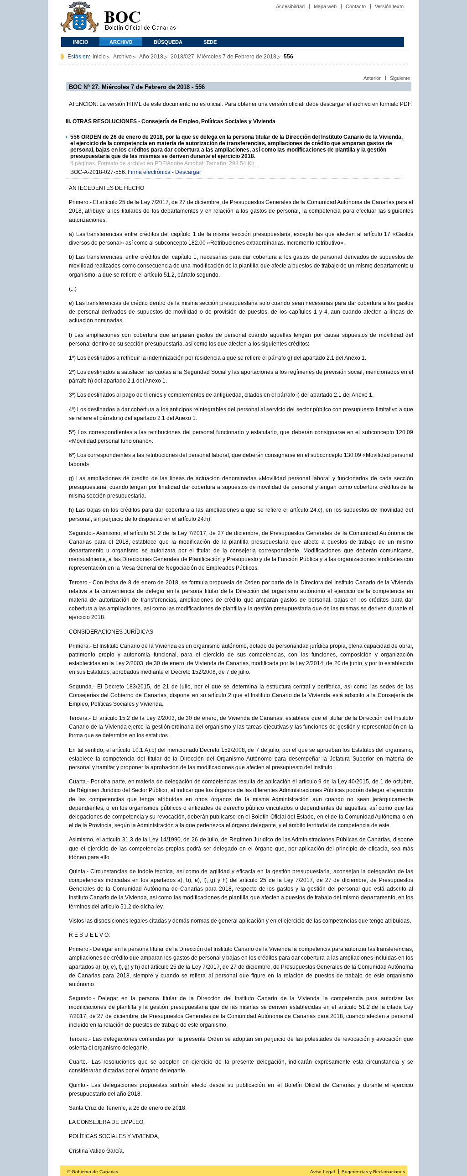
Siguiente (400, 78)
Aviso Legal (322, 1171)
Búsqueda (168, 42)
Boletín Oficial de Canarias (140, 18)
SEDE (210, 42)
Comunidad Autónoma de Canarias (79, 18)
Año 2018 (151, 56)
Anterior (372, 78)
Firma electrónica (149, 172)
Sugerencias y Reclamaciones (373, 1171)
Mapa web (325, 6)
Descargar (188, 172)
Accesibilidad (290, 6)
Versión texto (389, 6)
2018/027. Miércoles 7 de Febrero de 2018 (223, 56)
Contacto (356, 6)
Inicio (80, 42)
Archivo (121, 42)
